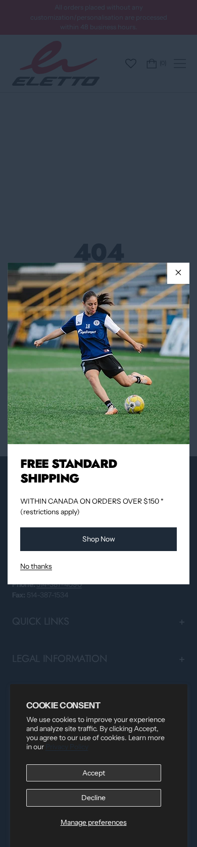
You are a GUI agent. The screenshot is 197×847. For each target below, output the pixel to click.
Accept (93, 772)
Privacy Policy (66, 746)
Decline (93, 797)
